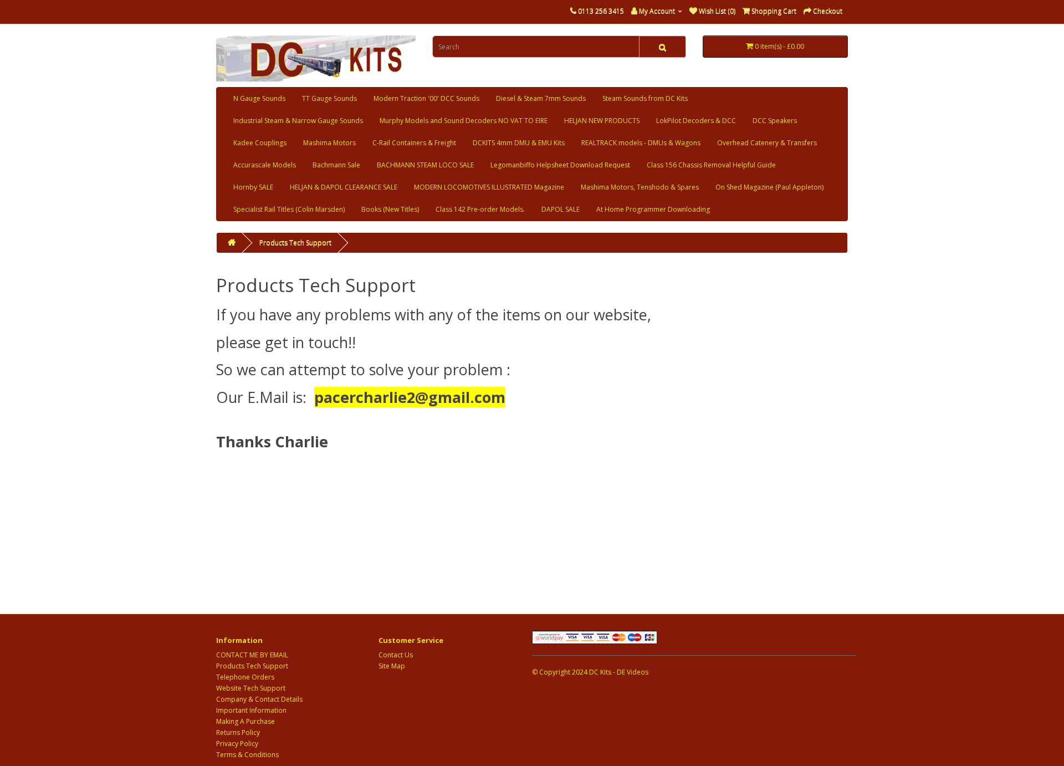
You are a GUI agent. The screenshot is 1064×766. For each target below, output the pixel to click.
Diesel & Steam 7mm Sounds (541, 98)
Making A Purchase (245, 721)
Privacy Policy (237, 743)
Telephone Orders (245, 677)
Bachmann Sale (336, 165)
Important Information (251, 710)
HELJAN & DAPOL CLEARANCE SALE (343, 187)
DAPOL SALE (560, 209)
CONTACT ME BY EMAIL (252, 655)
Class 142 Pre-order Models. (480, 209)
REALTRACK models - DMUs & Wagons (640, 142)
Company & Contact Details (259, 699)
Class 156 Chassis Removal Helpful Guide (711, 165)
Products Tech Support (295, 242)
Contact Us (395, 655)
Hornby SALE (253, 187)
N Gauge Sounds (259, 98)
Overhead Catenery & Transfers (767, 142)
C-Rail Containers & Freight (414, 142)
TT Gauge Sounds (329, 98)
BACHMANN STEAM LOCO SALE (425, 165)
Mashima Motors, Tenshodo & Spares (640, 187)
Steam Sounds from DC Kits (645, 98)
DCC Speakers (775, 120)
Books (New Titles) (390, 209)
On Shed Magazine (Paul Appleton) (769, 187)
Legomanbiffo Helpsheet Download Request (560, 165)
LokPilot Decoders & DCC (696, 120)
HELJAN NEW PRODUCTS (602, 120)
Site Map (391, 666)
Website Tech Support (250, 688)
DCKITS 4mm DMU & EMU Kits (519, 142)
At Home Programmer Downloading (653, 209)
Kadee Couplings (260, 142)
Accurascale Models (264, 165)
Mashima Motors (329, 142)
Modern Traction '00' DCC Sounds (426, 98)
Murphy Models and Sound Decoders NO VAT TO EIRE (464, 120)
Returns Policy (238, 732)
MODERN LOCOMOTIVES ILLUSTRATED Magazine (489, 187)
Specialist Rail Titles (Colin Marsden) (289, 209)
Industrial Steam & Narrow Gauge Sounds (298, 120)
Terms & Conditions (247, 754)
